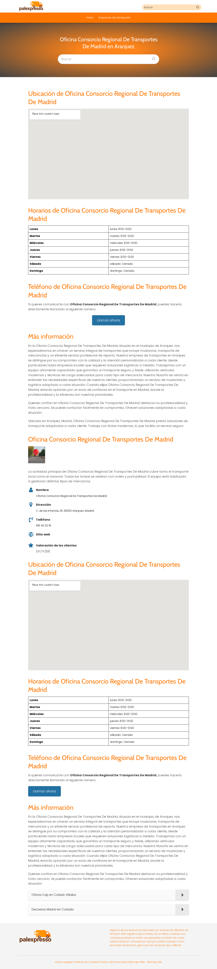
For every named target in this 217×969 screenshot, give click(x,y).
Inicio (90, 18)
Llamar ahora (108, 320)
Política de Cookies (86, 962)
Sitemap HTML (136, 962)
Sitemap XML (154, 962)
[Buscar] (197, 7)
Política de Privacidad (113, 962)
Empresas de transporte (114, 18)
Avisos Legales (64, 962)
